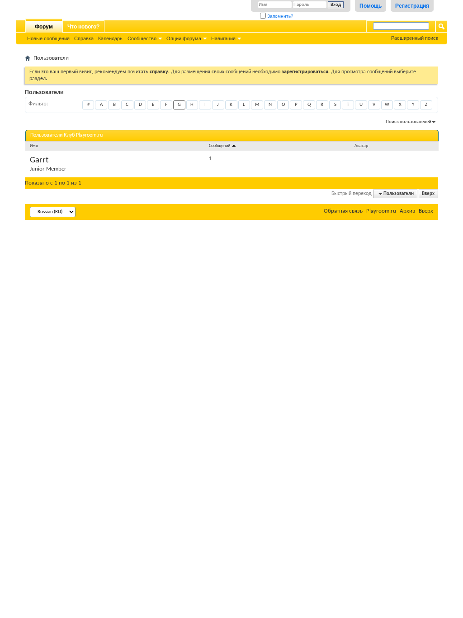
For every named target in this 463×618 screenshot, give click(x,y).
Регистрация (412, 6)
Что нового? (83, 27)
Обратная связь (343, 211)
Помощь (370, 6)
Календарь (110, 38)
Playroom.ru (381, 211)
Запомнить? (279, 16)
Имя (34, 145)
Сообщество (142, 38)
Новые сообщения (48, 38)
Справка (84, 38)
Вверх (428, 193)
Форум (44, 27)
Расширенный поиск (414, 38)
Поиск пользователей (408, 121)
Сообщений (220, 145)
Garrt (39, 160)
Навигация (223, 38)
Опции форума (183, 38)
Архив (407, 211)
